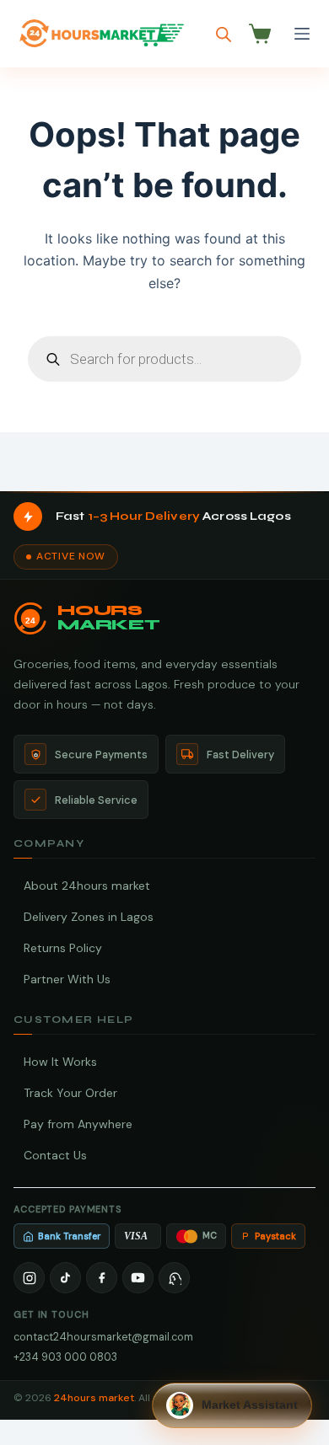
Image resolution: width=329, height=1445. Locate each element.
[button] (232, 1405)
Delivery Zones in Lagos (89, 916)
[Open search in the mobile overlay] (223, 34)
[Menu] (302, 33)
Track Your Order (70, 1092)
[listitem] (29, 1277)
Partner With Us (67, 979)
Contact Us (55, 1155)
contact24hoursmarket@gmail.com (103, 1337)
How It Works (60, 1061)
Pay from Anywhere (78, 1124)
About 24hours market (87, 885)
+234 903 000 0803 (65, 1357)
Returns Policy (63, 947)
